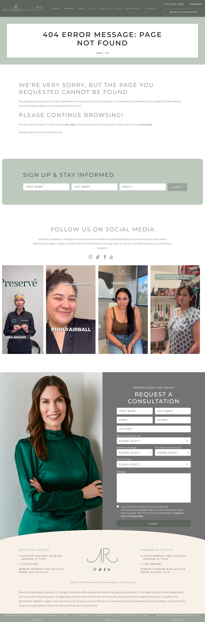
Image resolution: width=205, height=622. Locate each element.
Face (92, 8)
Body (81, 8)
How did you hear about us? (168, 447)
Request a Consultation (183, 12)
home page (145, 124)
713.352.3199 (175, 4)
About (56, 8)
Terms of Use (112, 620)
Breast (69, 8)
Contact (196, 4)
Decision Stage (124, 459)
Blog (117, 8)
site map (70, 124)
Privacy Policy (136, 516)
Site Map (144, 615)
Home (99, 53)
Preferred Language (127, 447)
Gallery (105, 8)
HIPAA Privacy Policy (106, 615)
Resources (133, 8)
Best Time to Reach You (128, 436)
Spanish (151, 8)
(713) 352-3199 (30, 564)
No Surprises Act (83, 615)
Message (121, 471)
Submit (177, 187)
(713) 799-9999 (152, 564)
